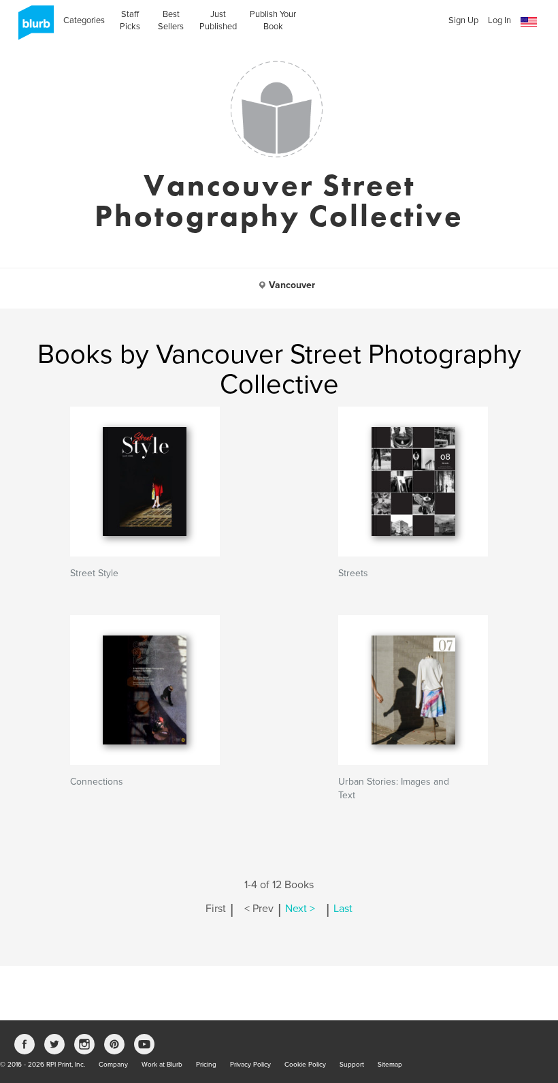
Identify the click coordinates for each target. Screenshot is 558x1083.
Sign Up (463, 20)
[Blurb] (32, 27)
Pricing (206, 1065)
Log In (499, 20)
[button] (529, 22)
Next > (300, 908)
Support (352, 1065)
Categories (84, 20)
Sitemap (390, 1065)
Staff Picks (130, 20)
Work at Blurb (162, 1065)
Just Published (218, 20)
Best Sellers (171, 20)
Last (342, 908)
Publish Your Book (273, 20)
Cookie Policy (305, 1065)
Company (113, 1065)
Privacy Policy (250, 1065)
